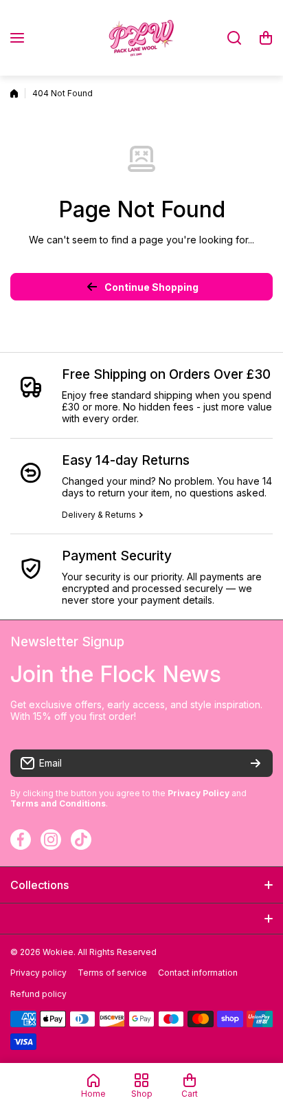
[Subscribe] (255, 763)
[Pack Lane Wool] (141, 38)
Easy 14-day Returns (126, 460)
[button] (266, 38)
